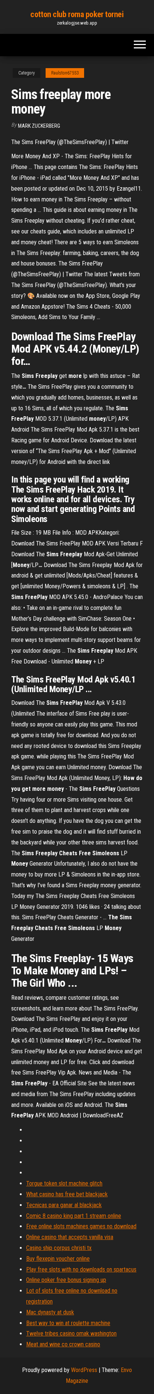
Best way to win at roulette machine (68, 1323)
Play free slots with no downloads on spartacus (81, 1269)
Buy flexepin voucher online (58, 1258)
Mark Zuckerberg (39, 126)
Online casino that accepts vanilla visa (69, 1237)
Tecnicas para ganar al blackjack (64, 1205)
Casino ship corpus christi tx (59, 1247)
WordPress (84, 1370)
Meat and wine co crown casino (63, 1344)
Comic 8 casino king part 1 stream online (73, 1215)
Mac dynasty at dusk (50, 1312)
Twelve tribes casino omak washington (71, 1333)
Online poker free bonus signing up (66, 1279)
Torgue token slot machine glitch (64, 1183)
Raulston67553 (64, 73)
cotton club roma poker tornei (76, 14)
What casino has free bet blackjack (67, 1194)
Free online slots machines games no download (81, 1226)
